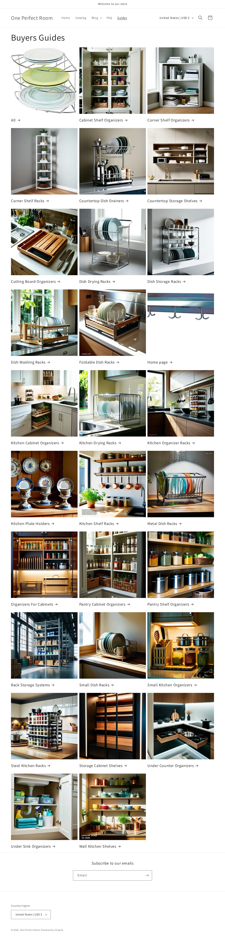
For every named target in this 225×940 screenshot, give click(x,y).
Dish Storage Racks (164, 281)
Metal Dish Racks (162, 523)
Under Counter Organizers (170, 765)
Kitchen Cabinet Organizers (35, 442)
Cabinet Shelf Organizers (101, 120)
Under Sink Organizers (31, 846)
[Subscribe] (147, 875)
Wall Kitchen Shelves (97, 846)
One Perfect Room (30, 929)
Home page (157, 362)
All (13, 120)
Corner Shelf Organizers (168, 120)
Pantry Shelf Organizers (168, 604)
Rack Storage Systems (30, 684)
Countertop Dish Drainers (101, 200)
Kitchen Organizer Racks (168, 442)
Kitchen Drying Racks (97, 442)
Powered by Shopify (52, 929)
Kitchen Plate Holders (30, 523)
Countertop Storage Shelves (172, 200)
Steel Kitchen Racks (28, 765)
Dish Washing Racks (28, 362)
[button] (96, 17)
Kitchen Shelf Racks (96, 523)
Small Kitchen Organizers (169, 684)
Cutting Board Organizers (33, 281)
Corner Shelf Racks (27, 200)
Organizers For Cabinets (32, 604)
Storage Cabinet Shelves (101, 765)
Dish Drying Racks (95, 281)
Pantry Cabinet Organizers (102, 604)
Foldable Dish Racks (97, 362)
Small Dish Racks (94, 684)
